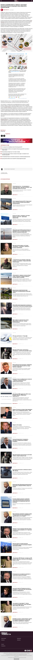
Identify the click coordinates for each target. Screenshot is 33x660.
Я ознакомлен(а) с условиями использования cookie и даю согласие (17, 657)
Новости (2, 644)
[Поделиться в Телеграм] (4, 136)
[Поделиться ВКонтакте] (2, 136)
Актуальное (19, 638)
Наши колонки (3, 638)
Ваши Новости (15, 194)
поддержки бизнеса (4, 119)
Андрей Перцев (8, 106)
